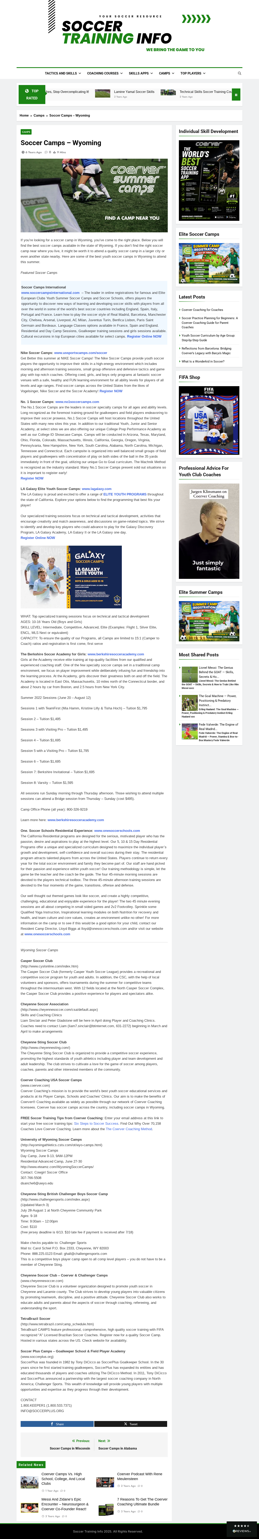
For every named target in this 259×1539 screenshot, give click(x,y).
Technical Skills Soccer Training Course (201, 92)
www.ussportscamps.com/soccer (80, 353)
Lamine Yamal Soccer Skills (128, 92)
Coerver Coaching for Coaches (202, 310)
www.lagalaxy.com (96, 489)
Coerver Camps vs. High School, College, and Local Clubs (63, 1479)
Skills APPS (139, 73)
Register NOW (32, 478)
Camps (164, 73)
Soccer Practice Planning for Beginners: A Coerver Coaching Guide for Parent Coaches (210, 322)
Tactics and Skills (61, 73)
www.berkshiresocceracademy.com (116, 654)
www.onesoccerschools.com (117, 831)
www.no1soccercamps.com (77, 402)
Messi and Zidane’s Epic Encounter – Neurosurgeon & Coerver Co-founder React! (65, 1504)
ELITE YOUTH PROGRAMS (124, 494)
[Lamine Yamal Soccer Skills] (96, 93)
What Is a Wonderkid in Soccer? (203, 361)
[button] (242, 1529)
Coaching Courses (103, 73)
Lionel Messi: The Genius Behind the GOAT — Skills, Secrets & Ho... (216, 672)
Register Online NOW (144, 336)
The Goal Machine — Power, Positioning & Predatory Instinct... (217, 700)
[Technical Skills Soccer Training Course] (161, 92)
